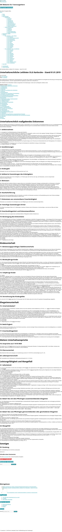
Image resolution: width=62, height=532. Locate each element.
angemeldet (6, 456)
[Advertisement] (31, 473)
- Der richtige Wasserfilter (7, 499)
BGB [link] (16, 160)
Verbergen (10, 84)
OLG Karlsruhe (4, 76)
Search (1, 511)
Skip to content (3, 0)
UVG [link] (36, 164)
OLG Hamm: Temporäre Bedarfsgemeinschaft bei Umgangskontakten (23, 486)
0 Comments (4, 77)
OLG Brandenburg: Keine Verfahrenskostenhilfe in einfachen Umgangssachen (22, 492)
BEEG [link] (3, 157)
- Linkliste (4, 498)
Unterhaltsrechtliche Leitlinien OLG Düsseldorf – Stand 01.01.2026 (24, 487)
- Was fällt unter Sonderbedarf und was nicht (10, 497)
